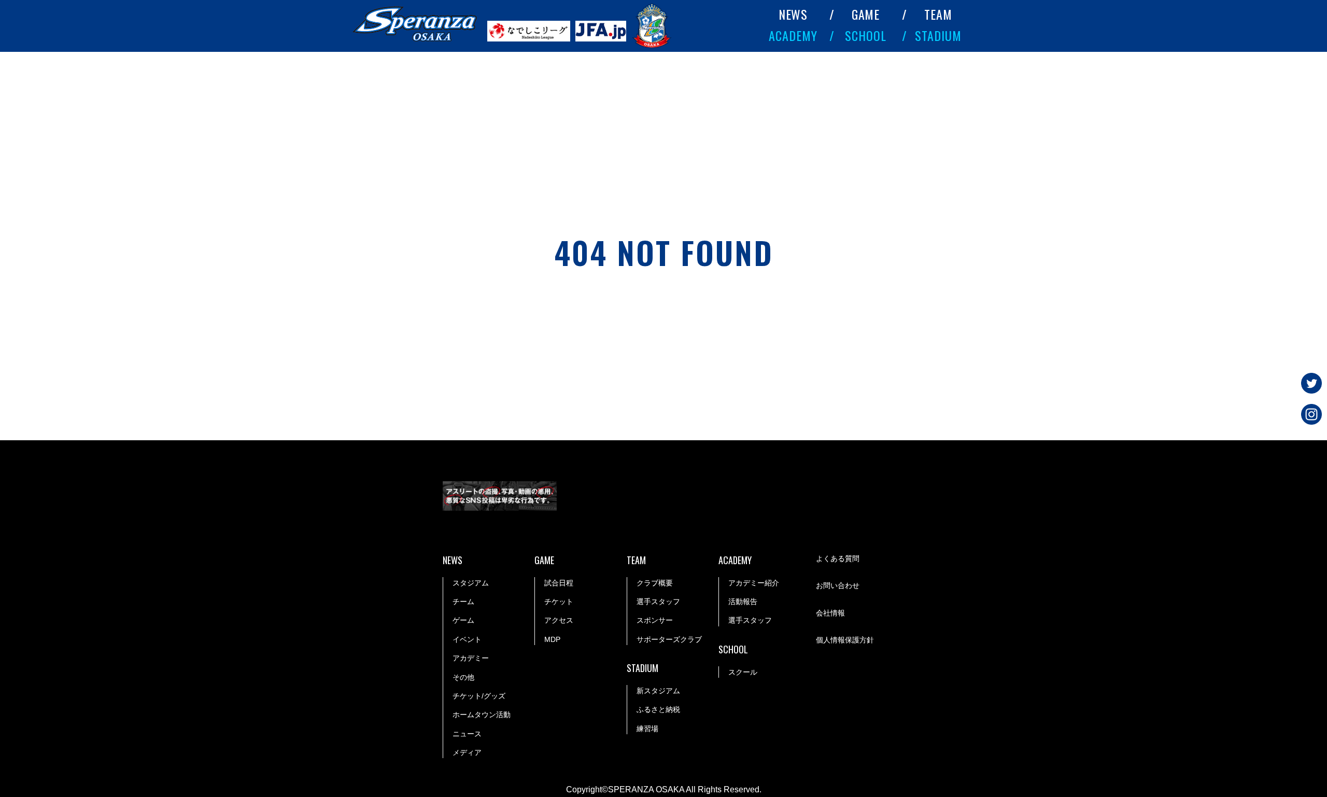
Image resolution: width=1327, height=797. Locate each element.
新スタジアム (658, 691)
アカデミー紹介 (753, 583)
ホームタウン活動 (482, 714)
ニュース (467, 734)
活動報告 (742, 601)
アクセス (558, 620)
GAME (866, 14)
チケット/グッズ (479, 696)
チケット (558, 601)
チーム (463, 601)
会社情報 (830, 613)
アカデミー (471, 658)
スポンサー (655, 620)
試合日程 (558, 583)
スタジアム (471, 583)
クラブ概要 (655, 583)
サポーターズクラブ (669, 639)
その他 (463, 677)
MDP (552, 639)
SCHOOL (865, 35)
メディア (467, 752)
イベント (467, 639)
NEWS (793, 14)
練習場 (647, 728)
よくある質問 (837, 558)
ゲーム (463, 620)
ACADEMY (793, 35)
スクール (742, 672)
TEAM (938, 14)
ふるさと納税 (658, 709)
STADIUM (938, 35)
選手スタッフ (658, 601)
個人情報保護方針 (845, 640)
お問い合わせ (837, 585)
